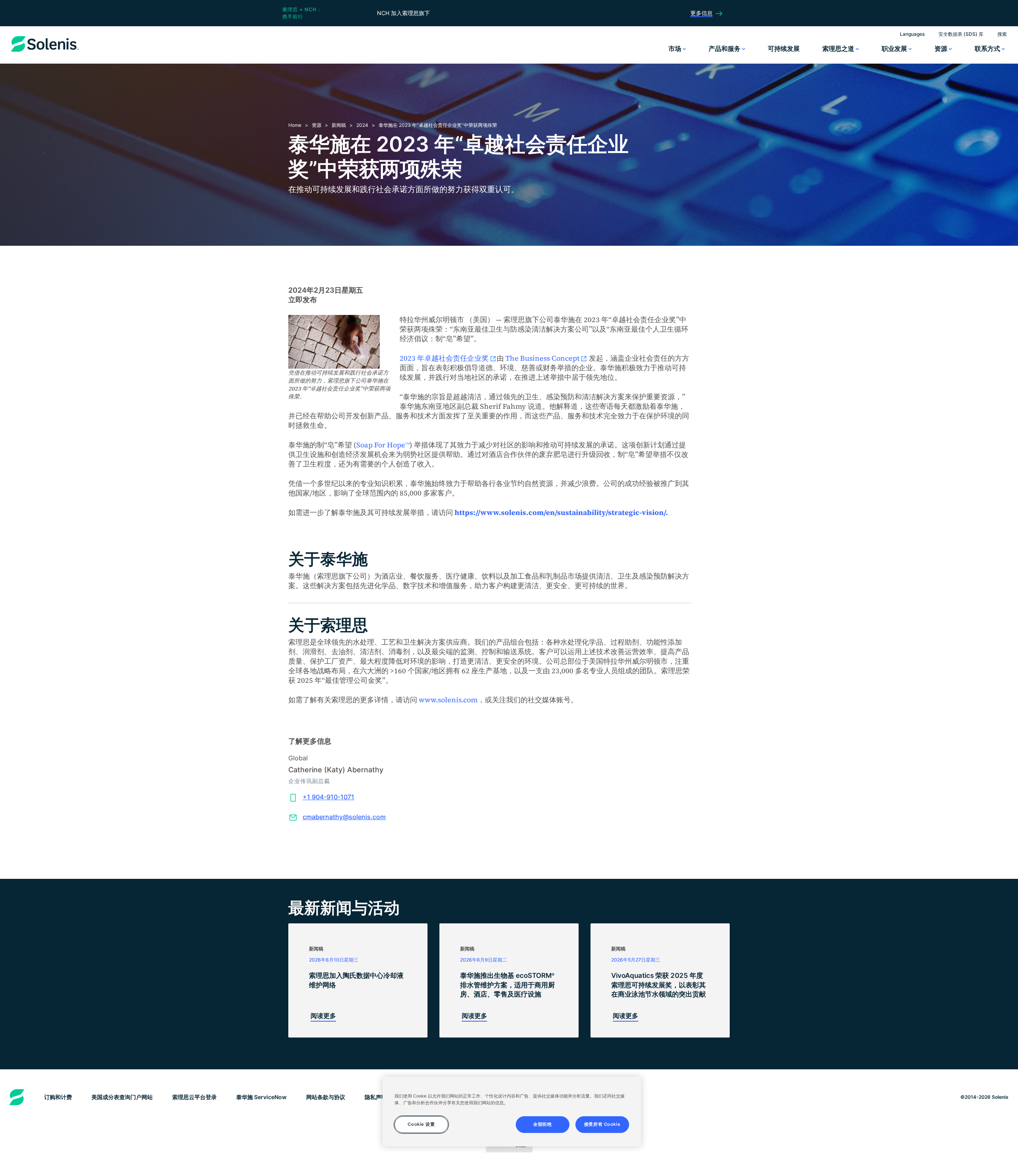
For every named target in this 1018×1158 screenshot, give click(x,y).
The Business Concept (542, 358)
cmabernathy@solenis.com (344, 817)
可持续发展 (784, 48)
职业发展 (895, 48)
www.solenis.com (448, 700)
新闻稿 (339, 125)
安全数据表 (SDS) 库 (960, 34)
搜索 (1002, 34)
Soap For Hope (383, 445)
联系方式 (988, 48)
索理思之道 (839, 48)
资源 (941, 48)
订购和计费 (58, 1097)
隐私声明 (376, 1097)
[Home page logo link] (45, 52)
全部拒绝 (542, 1124)
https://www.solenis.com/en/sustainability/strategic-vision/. (561, 512)
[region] (512, 1111)
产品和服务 (725, 48)
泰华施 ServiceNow (261, 1097)
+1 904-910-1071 (328, 797)
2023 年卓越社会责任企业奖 (444, 358)
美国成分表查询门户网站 (122, 1097)
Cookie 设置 (421, 1124)
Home (294, 125)
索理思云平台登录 (194, 1097)
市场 (675, 48)
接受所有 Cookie (602, 1124)
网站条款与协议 (325, 1097)
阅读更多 (323, 1016)
